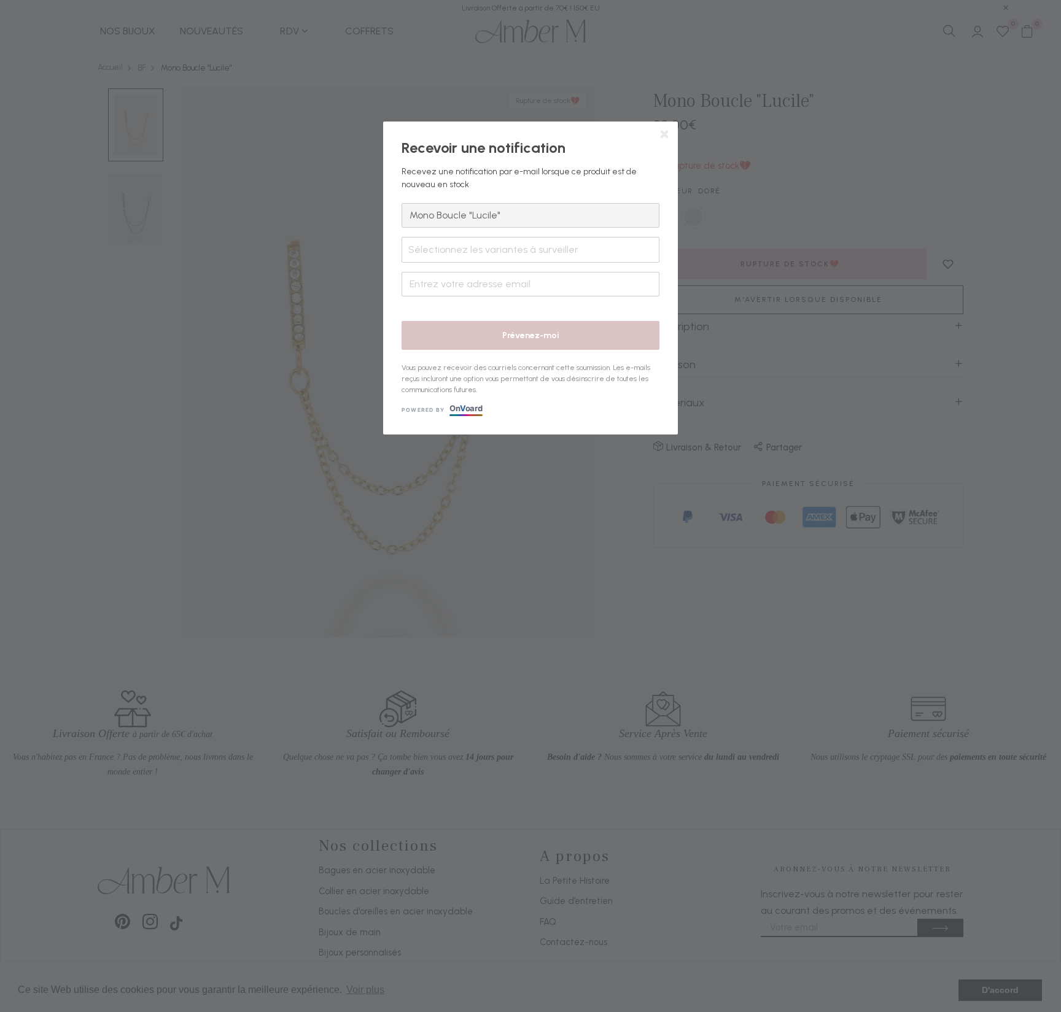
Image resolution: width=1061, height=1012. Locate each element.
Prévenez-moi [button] (530, 335)
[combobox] (530, 250)
